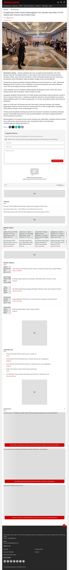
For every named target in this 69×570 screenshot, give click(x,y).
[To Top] (64, 525)
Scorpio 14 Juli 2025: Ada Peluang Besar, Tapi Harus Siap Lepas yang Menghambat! (34, 517)
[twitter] (13, 127)
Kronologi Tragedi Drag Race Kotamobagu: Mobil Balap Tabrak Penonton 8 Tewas (26, 243)
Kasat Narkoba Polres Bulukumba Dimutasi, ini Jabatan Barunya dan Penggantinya (28, 364)
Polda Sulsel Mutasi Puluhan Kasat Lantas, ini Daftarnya (21, 354)
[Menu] (64, 2)
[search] (61, 2)
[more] (65, 409)
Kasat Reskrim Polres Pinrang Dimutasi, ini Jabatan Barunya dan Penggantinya (27, 359)
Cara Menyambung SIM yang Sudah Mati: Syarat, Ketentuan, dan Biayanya (34, 481)
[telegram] (19, 127)
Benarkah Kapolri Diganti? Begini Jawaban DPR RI (25, 309)
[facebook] (10, 127)
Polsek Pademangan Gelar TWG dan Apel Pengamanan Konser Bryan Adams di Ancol (26, 212)
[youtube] (20, 561)
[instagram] (17, 561)
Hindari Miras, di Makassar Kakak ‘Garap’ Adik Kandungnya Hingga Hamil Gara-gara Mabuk (34, 445)
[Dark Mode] (58, 2)
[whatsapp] (16, 127)
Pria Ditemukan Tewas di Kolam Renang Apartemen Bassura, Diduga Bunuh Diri (27, 374)
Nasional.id (10, 18)
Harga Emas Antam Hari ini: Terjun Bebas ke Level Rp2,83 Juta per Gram (23, 209)
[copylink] (22, 127)
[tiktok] (23, 561)
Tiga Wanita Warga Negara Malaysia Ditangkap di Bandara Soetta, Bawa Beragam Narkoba (42, 243)
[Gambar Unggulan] (34, 70)
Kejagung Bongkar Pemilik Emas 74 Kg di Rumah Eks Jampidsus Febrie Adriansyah (57, 243)
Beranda (5, 9)
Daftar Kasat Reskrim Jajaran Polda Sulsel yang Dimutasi (21, 369)
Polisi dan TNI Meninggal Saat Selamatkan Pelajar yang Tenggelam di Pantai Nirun (25, 206)
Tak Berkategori (15, 9)
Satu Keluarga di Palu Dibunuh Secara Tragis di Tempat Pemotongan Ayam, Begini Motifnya (10, 243)
